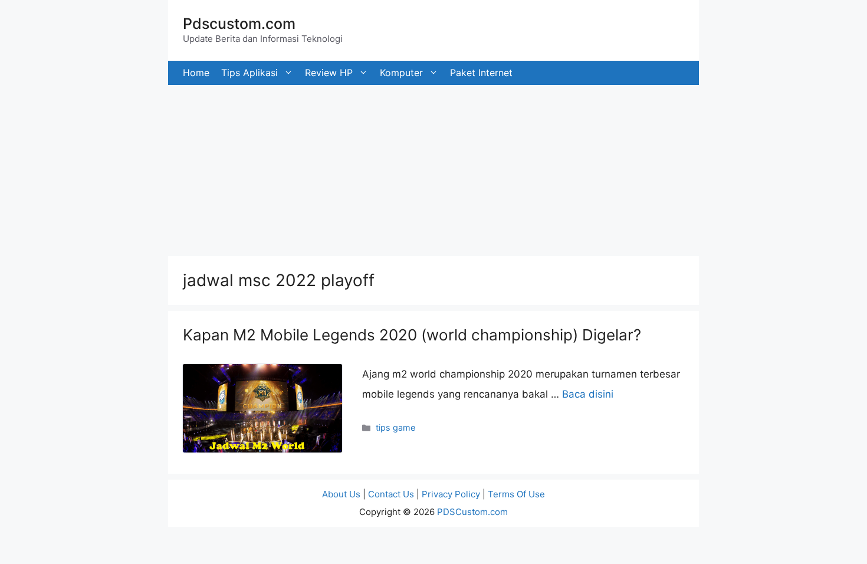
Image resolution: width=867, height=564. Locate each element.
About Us (341, 494)
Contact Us (391, 494)
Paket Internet (481, 72)
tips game (395, 427)
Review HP (329, 72)
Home (196, 72)
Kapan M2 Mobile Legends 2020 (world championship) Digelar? (412, 335)
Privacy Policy (451, 494)
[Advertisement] (354, 167)
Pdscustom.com (239, 23)
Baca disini (587, 394)
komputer (401, 72)
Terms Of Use (516, 494)
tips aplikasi (249, 72)
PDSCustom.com (472, 511)
